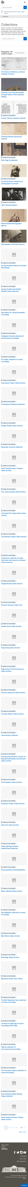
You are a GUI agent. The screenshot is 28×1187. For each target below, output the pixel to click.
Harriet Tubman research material (13, 118)
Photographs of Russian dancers (13, 244)
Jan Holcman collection (9, 735)
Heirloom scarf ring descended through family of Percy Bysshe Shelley (12, 95)
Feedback (24, 1185)
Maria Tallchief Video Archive (11, 891)
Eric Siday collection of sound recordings (12, 360)
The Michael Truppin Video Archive (13, 537)
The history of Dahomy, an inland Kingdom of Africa (13, 73)
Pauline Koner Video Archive (11, 626)
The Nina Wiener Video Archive (12, 714)
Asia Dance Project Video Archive (13, 383)
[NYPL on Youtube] (24, 1152)
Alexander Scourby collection (11, 447)
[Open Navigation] (25, 2)
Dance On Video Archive (10, 825)
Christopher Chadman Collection (13, 404)
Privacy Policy (22, 1158)
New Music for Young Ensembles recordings (13, 314)
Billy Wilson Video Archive (10, 936)
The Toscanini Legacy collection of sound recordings (13, 1071)
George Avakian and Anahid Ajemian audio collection (11, 290)
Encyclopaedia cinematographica (13, 870)
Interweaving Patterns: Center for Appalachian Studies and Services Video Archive (13, 759)
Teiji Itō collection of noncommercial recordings (11, 1048)
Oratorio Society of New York (11, 605)
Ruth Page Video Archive (10, 957)
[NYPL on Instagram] (21, 1152)
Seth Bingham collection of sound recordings (13, 914)
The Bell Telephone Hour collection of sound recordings (13, 1001)
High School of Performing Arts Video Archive (12, 670)
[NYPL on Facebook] (14, 1152)
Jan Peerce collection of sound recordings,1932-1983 (12, 1025)
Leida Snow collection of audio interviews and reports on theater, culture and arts (13, 560)
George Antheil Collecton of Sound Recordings (13, 267)
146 (21, 1127)
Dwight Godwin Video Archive (12, 426)
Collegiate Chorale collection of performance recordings (12, 337)
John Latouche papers (9, 205)
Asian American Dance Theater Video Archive (12, 1118)
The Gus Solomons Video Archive (13, 692)
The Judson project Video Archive (13, 492)
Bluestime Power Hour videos (11, 979)
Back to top (22, 1132)
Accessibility (23, 1156)
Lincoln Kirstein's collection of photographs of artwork (12, 183)
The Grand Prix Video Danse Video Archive (13, 514)
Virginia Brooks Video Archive (12, 584)
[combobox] (12, 7)
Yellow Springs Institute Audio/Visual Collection (9, 847)
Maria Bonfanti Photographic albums (11, 225)
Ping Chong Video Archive (10, 648)
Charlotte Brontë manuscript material (11, 138)
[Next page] (24, 1127)
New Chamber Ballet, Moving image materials (11, 1095)
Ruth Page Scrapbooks (9, 160)
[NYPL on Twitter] (18, 1152)
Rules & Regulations (21, 1161)
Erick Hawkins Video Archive (11, 782)
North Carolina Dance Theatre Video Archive (12, 469)
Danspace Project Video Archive (12, 803)
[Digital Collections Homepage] (2, 2)
